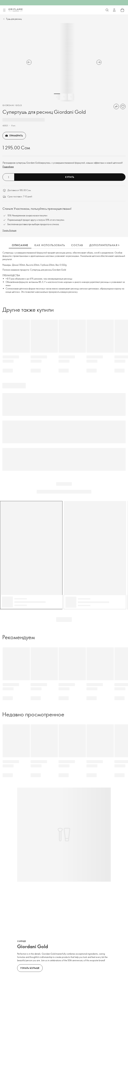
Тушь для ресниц (14, 18)
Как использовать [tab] (49, 245)
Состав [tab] (77, 245)
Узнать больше (9, 230)
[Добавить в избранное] (123, 106)
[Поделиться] (116, 106)
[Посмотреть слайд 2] (64, 97)
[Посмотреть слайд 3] (71, 97)
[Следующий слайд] (98, 62)
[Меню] (4, 10)
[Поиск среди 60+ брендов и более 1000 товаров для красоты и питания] (107, 10)
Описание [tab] (20, 245)
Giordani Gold (12, 105)
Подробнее (8, 166)
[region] (64, 62)
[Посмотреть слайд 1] (57, 97)
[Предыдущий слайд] (29, 62)
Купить (69, 177)
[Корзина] (122, 10)
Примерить (16, 135)
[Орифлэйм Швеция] (15, 10)
